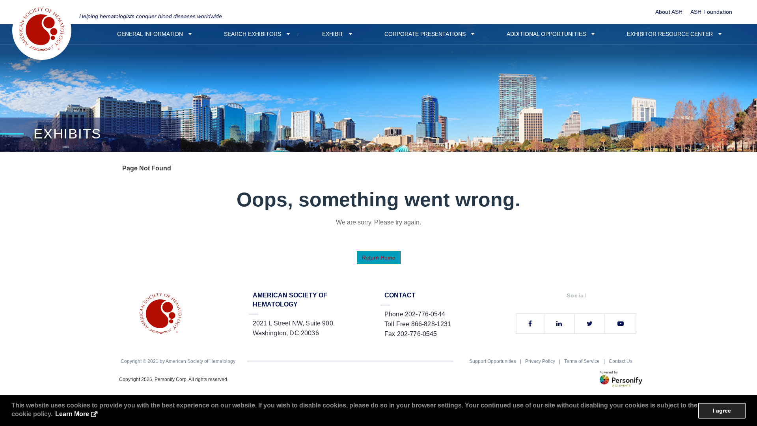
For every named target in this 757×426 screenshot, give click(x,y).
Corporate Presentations (427, 34)
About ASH (668, 12)
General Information (152, 34)
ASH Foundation (711, 12)
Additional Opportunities (549, 34)
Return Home (378, 257)
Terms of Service (582, 361)
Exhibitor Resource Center (672, 34)
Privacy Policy (540, 361)
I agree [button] (722, 410)
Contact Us (620, 361)
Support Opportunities (492, 361)
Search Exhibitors (255, 34)
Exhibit (335, 34)
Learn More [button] (72, 414)
